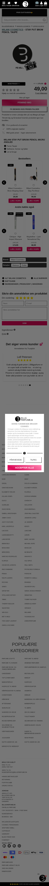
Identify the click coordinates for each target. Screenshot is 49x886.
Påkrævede (16, 460)
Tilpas (33, 460)
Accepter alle (24, 467)
